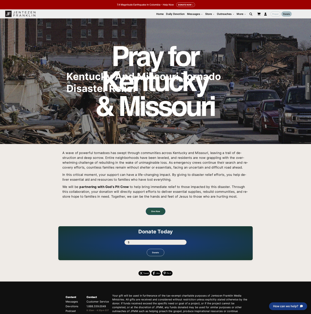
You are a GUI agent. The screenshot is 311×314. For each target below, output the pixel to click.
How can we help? (285, 306)
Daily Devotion (175, 14)
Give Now (155, 211)
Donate (286, 14)
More (241, 14)
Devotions (72, 306)
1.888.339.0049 (96, 306)
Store (210, 14)
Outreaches (225, 14)
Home (160, 14)
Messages (195, 14)
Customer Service (97, 301)
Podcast (71, 311)
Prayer (275, 14)
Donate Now (184, 5)
